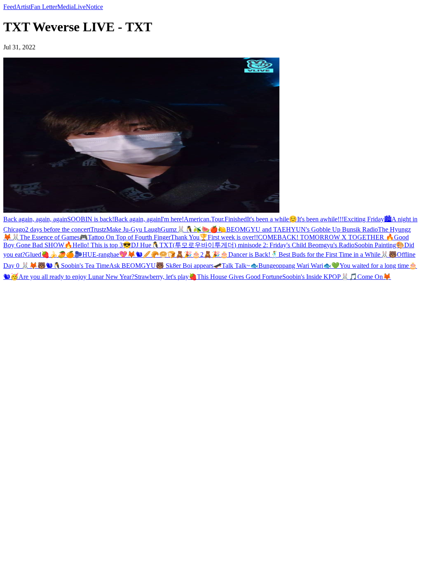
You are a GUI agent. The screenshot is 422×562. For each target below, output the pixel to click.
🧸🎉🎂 (216, 254)
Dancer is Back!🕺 (253, 254)
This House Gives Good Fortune (239, 276)
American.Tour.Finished (215, 219)
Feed (9, 6)
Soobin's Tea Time (85, 265)
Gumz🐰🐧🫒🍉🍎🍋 (193, 229)
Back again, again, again (35, 219)
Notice (94, 6)
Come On (370, 276)
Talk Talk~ (236, 265)
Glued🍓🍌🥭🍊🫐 (53, 254)
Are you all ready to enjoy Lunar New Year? (76, 276)
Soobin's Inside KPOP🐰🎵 (319, 276)
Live (80, 6)
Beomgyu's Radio (331, 245)
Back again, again (137, 219)
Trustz (98, 229)
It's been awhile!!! (320, 219)
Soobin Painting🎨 (379, 245)
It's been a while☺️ (272, 219)
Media (65, 6)
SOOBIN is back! (90, 219)
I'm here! (172, 219)
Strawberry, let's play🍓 (165, 276)
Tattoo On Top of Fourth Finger (129, 237)
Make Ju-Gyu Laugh (133, 229)
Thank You (185, 237)
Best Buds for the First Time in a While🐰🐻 (338, 254)
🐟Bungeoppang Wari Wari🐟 (290, 265)
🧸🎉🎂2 (190, 254)
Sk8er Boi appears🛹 (193, 265)
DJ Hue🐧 (145, 245)
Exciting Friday (364, 219)
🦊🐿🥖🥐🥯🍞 (151, 254)
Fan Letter (43, 6)
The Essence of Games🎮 (54, 237)
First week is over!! (233, 237)
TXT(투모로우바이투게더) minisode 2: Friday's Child (233, 245)
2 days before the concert (57, 229)
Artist (23, 6)
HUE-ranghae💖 (104, 254)
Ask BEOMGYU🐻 (136, 265)
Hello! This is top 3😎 (102, 245)
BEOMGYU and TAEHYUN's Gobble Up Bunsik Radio (302, 229)
